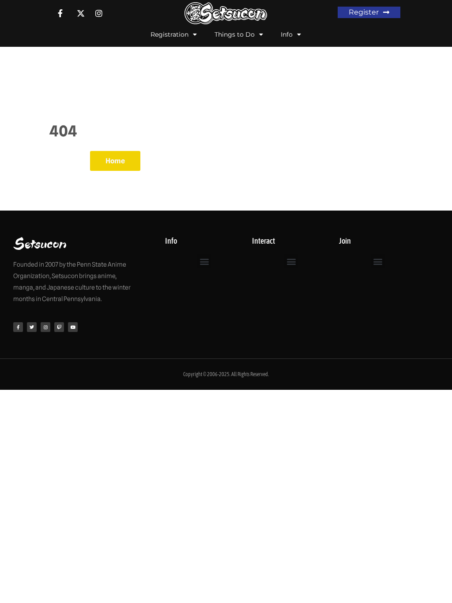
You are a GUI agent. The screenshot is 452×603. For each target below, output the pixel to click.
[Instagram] (45, 327)
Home (115, 161)
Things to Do (235, 34)
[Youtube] (73, 327)
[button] (204, 261)
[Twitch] (59, 327)
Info (287, 34)
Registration (169, 34)
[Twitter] (32, 327)
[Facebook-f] (18, 327)
